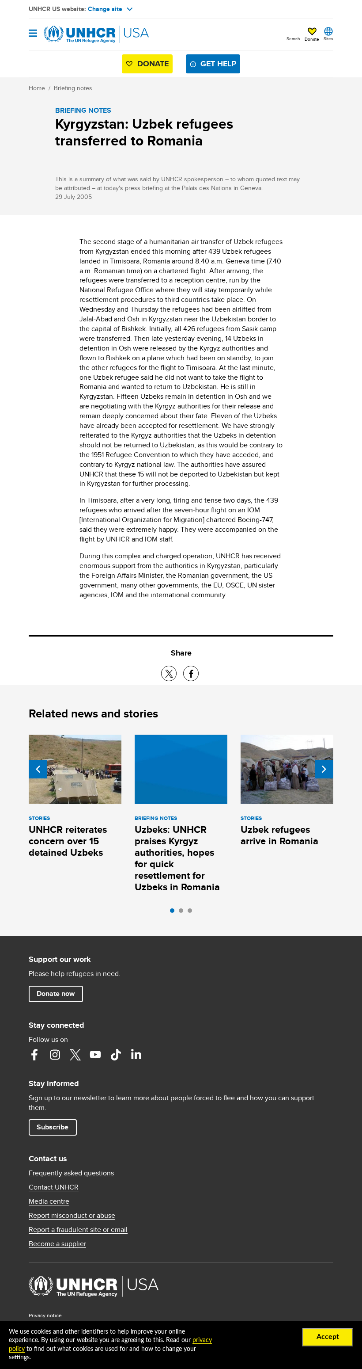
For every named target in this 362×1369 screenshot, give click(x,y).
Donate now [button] (56, 993)
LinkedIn (136, 1054)
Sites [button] (328, 38)
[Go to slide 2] (183, 912)
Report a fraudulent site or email (78, 1230)
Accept (328, 1336)
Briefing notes (73, 88)
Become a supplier (57, 1244)
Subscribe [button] (52, 1127)
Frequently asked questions (71, 1173)
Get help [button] (218, 63)
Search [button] (293, 38)
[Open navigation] (33, 33)
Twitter (75, 1054)
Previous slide (38, 769)
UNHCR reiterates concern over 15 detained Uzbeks (68, 841)
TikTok (115, 1054)
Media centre (49, 1201)
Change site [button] (105, 8)
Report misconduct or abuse (72, 1215)
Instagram (54, 1054)
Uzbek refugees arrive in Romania (279, 835)
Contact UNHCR (54, 1187)
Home (37, 88)
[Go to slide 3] (192, 912)
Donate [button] (312, 39)
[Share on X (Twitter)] (169, 673)
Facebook (34, 1054)
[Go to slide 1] (174, 912)
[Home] (74, 34)
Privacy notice (45, 1315)
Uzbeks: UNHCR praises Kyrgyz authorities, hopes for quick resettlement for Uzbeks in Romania (177, 858)
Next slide (324, 769)
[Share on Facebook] (191, 673)
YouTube (95, 1054)
